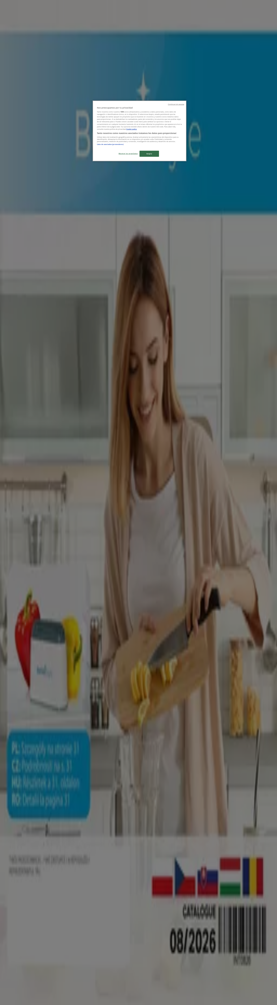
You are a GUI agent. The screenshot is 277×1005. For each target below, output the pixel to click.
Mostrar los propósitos (128, 153)
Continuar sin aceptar (176, 104)
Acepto (149, 154)
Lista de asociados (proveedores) (110, 144)
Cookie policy (131, 129)
